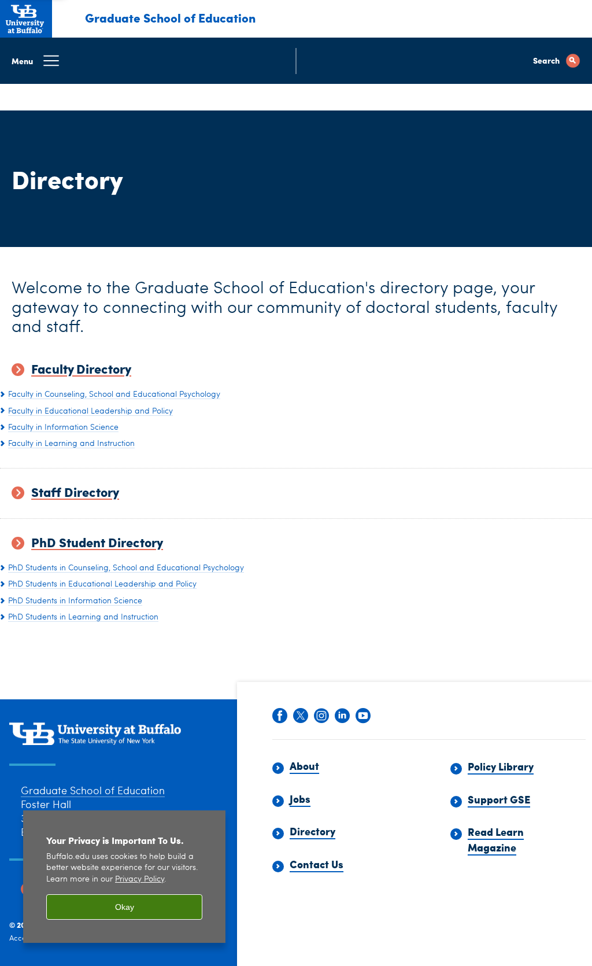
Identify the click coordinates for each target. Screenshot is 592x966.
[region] (124, 876)
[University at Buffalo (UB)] (26, 17)
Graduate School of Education (170, 17)
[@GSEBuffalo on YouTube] (363, 717)
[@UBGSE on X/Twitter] (300, 717)
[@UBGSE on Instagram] (321, 717)
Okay (124, 907)
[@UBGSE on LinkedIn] (342, 717)
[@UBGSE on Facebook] (279, 717)
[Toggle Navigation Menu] (296, 61)
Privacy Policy (139, 879)
